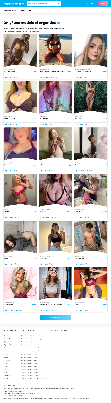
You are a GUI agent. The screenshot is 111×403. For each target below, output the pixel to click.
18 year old (6, 336)
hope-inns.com (13, 4)
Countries (21, 10)
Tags (29, 10)
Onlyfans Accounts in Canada (30, 342)
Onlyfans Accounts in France (29, 354)
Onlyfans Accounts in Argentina (30, 348)
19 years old (6, 339)
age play (6, 357)
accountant (7, 351)
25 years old (7, 345)
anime (5, 372)
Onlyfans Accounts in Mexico (30, 372)
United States (8, 10)
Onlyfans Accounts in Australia (30, 351)
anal (4, 369)
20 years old (7, 342)
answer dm (6, 375)
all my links (6, 360)
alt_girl (5, 363)
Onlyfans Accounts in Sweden (30, 369)
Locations (89, 4)
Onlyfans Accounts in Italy (29, 363)
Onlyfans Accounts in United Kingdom (32, 339)
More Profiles (55, 317)
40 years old (7, 348)
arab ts (5, 378)
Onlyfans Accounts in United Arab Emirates (34, 378)
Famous (102, 4)
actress (5, 354)
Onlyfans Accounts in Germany (30, 357)
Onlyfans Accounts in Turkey (29, 375)
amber (5, 366)
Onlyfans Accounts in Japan (29, 360)
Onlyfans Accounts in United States (31, 336)
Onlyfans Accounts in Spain (29, 366)
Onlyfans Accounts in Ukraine (30, 345)
